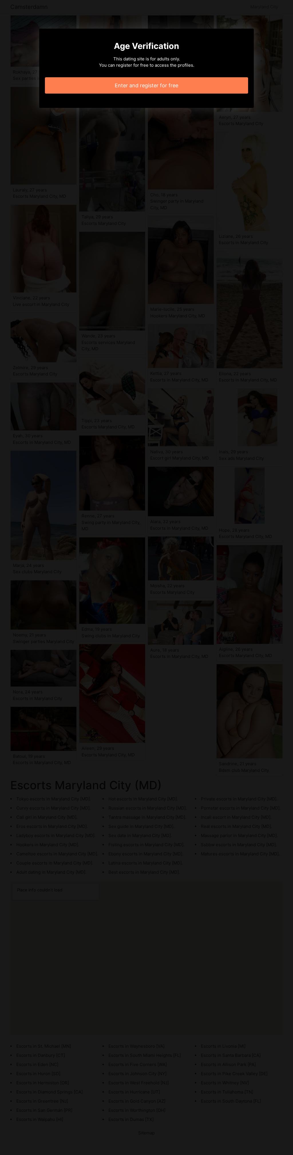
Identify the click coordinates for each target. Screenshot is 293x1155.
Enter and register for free (146, 85)
